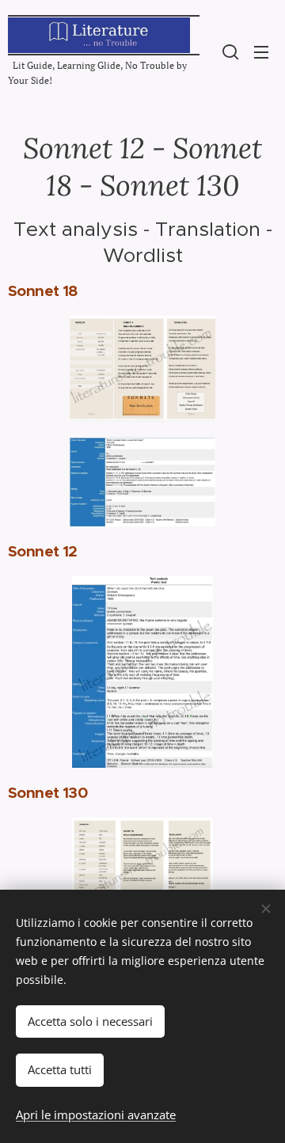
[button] (230, 51)
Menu (261, 51)
